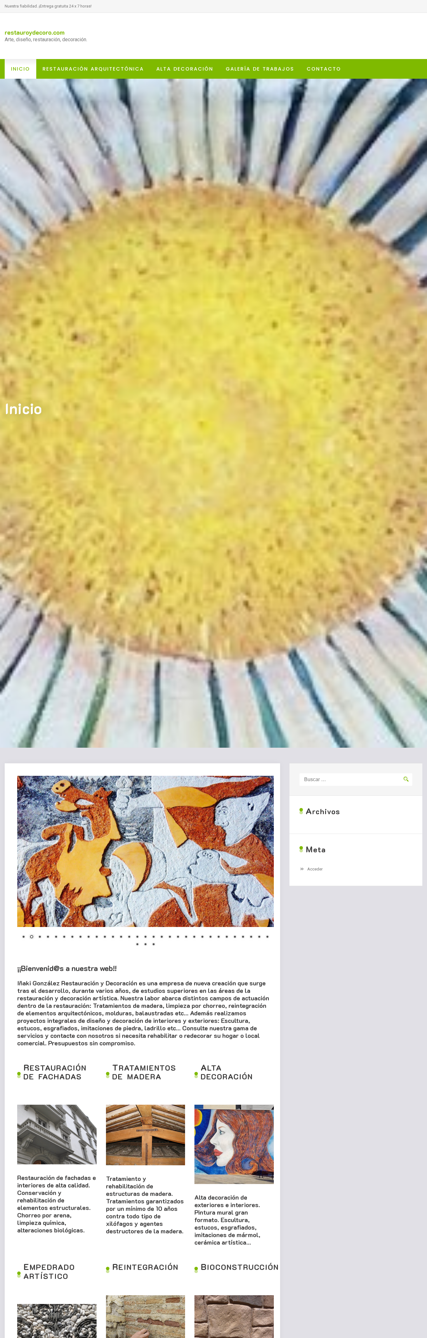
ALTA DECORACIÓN (184, 68)
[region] (145, 865)
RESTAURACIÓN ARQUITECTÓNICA (93, 68)
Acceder (315, 868)
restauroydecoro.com (35, 32)
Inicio (20, 68)
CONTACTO (324, 68)
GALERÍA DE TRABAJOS (260, 68)
